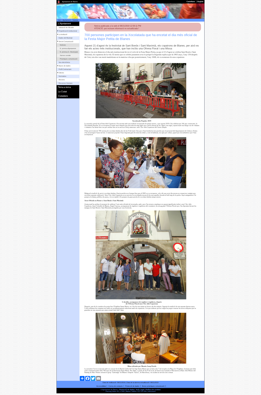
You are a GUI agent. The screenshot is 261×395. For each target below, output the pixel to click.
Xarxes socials (65, 55)
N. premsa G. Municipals (69, 52)
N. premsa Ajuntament (68, 48)
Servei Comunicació (66, 41)
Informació (152, 391)
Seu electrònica (64, 62)
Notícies (63, 45)
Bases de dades (65, 66)
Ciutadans (63, 96)
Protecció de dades (132, 386)
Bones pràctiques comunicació (153, 386)
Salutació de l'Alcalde (66, 27)
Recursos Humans (65, 83)
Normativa (62, 76)
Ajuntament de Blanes (70, 2)
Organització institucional (68, 31)
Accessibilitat (101, 386)
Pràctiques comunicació (68, 59)
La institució (63, 34)
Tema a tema (64, 87)
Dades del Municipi (65, 38)
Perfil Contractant (65, 69)
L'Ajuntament (64, 23)
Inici (59, 20)
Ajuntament (67, 20)
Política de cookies (153, 389)
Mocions (62, 80)
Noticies (75, 20)
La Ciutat (62, 91)
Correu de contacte (115, 386)
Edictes (61, 73)
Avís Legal (140, 389)
